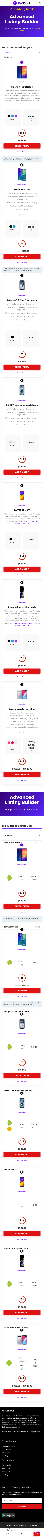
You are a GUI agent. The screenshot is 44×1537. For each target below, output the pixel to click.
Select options (22, 774)
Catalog (5, 1455)
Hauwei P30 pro (22, 189)
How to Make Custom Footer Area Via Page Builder (21, 1432)
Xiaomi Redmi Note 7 (22, 86)
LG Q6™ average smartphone (22, 405)
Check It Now (22, 146)
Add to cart (22, 256)
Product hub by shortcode (22, 607)
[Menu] (2, 3)
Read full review (22, 152)
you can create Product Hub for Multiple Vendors (27, 624)
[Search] (40, 3)
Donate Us (6, 1471)
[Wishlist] (7, 1534)
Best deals (6, 1452)
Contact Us (6, 1449)
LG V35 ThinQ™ (22, 510)
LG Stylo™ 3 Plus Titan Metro (22, 300)
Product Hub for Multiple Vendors (26, 522)
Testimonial (6, 1465)
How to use (6, 1468)
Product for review (9, 1446)
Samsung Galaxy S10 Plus (22, 709)
